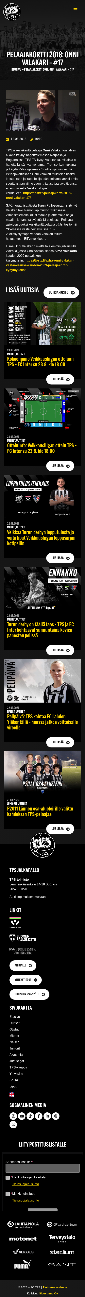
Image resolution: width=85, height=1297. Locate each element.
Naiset (14, 1042)
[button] (75, 8)
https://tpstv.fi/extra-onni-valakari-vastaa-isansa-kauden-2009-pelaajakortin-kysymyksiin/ (40, 265)
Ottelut (14, 1029)
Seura (13, 1080)
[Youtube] (22, 1116)
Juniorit (14, 1048)
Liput (12, 1086)
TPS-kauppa (18, 1067)
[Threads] (56, 1116)
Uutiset (14, 1023)
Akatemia (16, 1054)
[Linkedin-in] (47, 1116)
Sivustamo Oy (48, 1293)
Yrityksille (16, 1073)
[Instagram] (13, 1116)
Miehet (14, 1035)
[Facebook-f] (38, 1116)
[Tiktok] (30, 1116)
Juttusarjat (16, 1061)
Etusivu (16, 69)
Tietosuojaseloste (55, 1287)
